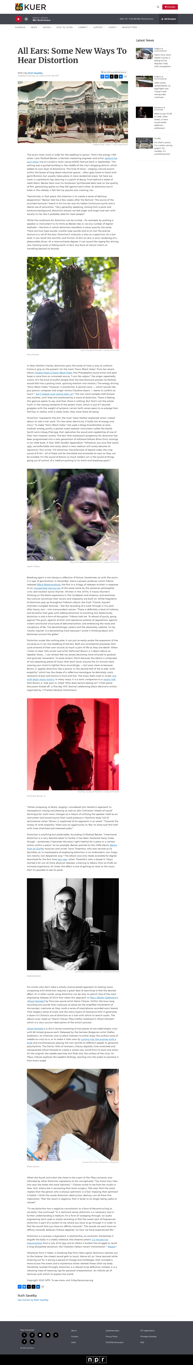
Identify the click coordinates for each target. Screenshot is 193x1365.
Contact (74, 1337)
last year (62, 859)
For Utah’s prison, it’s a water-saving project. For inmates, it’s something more (163, 148)
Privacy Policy (112, 1337)
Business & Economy (159, 108)
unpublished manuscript (47, 588)
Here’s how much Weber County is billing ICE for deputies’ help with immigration (162, 60)
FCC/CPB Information (115, 1342)
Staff (73, 1342)
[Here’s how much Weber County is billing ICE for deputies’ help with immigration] (144, 53)
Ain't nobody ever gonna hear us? (54, 393)
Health (157, 138)
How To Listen (64, 27)
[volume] (26, 19)
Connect (83, 27)
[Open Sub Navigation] (27, 27)
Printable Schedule (148, 1337)
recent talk (109, 679)
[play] (18, 19)
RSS (142, 1342)
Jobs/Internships (112, 1331)
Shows (47, 27)
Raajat (111, 1246)
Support (98, 27)
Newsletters (129, 27)
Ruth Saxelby (35, 73)
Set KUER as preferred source (114, 72)
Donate (171, 7)
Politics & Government (160, 50)
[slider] (30, 19)
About (74, 1331)
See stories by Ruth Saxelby (33, 1299)
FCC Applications (147, 1331)
